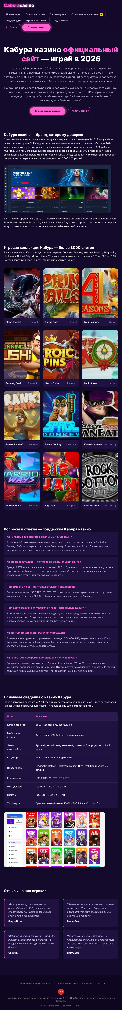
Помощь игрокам (35, 14)
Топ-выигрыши (58, 14)
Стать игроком (36, 27)
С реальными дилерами (86, 14)
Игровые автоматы (36, 20)
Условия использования (66, 983)
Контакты (100, 983)
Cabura (19, 5)
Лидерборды (13, 20)
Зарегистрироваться (47, 111)
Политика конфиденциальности (33, 983)
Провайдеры (13, 14)
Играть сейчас (80, 110)
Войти (13, 27)
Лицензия (87, 983)
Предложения (60, 20)
